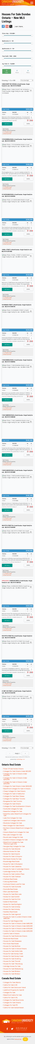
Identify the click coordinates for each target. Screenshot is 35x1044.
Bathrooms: (8, 48)
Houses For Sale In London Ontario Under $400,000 (18, 917)
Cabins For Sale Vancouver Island (15, 987)
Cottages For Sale (9, 992)
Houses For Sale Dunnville (12, 886)
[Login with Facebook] (3, 27)
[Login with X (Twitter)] (10, 27)
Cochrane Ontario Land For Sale (14, 884)
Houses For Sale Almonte (12, 849)
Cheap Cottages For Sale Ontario (14, 791)
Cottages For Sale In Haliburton (14, 794)
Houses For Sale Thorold (12, 961)
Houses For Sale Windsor (12, 971)
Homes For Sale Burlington (13, 904)
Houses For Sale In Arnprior (13, 856)
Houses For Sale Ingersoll (12, 914)
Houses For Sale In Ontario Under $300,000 (18, 926)
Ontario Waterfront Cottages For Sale (16, 832)
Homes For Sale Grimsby (12, 909)
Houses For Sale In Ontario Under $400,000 (18, 923)
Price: (8, 33)
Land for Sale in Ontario (11, 933)
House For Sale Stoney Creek (13, 953)
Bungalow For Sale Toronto (13, 801)
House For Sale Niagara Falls (13, 921)
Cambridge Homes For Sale (13, 871)
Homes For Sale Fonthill (11, 897)
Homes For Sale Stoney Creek (13, 956)
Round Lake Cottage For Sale (13, 837)
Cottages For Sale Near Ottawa (14, 796)
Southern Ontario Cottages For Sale (16, 840)
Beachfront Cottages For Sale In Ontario (17, 788)
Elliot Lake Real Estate (11, 891)
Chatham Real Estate (10, 879)
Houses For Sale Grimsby (12, 907)
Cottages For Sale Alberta (12, 982)
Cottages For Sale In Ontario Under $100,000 (15, 774)
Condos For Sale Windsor (12, 974)
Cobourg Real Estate (10, 881)
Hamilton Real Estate (10, 912)
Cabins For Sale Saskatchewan (14, 1007)
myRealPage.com (20, 759)
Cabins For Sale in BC (11, 985)
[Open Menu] (32, 2)
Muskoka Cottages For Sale (13, 823)
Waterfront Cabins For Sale (13, 995)
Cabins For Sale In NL (11, 997)
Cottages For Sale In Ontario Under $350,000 (15, 782)
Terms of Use (18, 1039)
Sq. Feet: (8, 64)
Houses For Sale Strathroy (12, 959)
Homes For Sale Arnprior (12, 854)
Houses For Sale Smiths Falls (13, 951)
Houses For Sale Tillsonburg (13, 964)
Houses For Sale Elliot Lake (13, 894)
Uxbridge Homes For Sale (12, 966)
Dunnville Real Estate (11, 889)
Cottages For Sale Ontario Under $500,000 (18, 786)
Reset (17, 71)
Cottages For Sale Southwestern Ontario (17, 806)
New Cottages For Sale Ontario (14, 825)
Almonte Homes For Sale (12, 851)
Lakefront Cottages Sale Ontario (14, 820)
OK (25, 1039)
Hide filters (28, 71)
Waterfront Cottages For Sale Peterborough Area (13, 843)
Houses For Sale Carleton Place (14, 874)
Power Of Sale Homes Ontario (14, 769)
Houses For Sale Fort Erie (12, 899)
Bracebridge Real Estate (11, 861)
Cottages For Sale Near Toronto (14, 799)
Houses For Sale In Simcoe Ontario (15, 948)
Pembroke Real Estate (11, 938)
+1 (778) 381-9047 (7, 132)
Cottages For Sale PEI (11, 1005)
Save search (6, 71)
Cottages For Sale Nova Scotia (14, 1000)
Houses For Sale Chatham (12, 876)
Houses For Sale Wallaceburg (13, 969)
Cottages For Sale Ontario (12, 804)
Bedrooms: (8, 41)
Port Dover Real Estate (11, 943)
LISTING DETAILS (7, 123)
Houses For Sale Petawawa (12, 941)
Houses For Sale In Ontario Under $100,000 (18, 928)
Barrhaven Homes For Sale (12, 859)
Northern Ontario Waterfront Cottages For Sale (18, 828)
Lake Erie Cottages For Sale (13, 818)
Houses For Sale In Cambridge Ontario (16, 869)
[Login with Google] (7, 27)
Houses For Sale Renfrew (12, 946)
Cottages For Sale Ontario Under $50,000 (17, 771)
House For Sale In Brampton (13, 864)
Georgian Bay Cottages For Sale (14, 846)
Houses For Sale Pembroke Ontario (15, 936)
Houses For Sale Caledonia (12, 866)
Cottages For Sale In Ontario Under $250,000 (15, 778)
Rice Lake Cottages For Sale (13, 835)
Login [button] (19, 26)
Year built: (9, 56)
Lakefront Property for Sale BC (14, 990)
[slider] (3, 35)
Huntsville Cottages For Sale (13, 809)
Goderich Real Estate (10, 902)
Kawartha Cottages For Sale (13, 811)
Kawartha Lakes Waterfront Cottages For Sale (17, 814)
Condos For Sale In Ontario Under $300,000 (18, 931)
